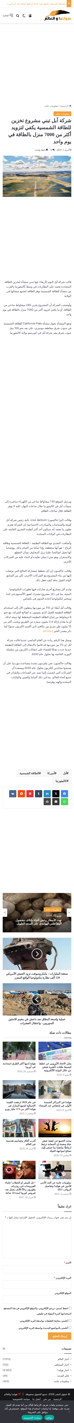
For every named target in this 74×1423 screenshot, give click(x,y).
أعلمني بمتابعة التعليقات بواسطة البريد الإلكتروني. (43, 1320)
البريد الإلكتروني (62, 1277)
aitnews (48, 631)
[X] (55, 793)
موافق (49, 1417)
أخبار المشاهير (61, 1364)
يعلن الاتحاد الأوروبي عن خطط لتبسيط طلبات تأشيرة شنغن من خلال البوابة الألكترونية (55, 1067)
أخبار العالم (63, 1359)
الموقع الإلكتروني (63, 1293)
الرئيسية (64, 105)
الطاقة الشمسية (29, 773)
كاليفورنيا (61, 781)
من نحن (47, 1399)
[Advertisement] (37, 63)
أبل (65, 773)
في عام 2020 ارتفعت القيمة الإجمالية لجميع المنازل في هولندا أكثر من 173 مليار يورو (20, 1105)
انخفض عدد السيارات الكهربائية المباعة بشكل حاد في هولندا (38, 922)
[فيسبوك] (64, 793)
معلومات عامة (51, 105)
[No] (69, 1412)
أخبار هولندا (63, 1370)
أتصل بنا (37, 1399)
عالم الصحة (63, 1375)
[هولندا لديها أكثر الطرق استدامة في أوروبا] (19, 1051)
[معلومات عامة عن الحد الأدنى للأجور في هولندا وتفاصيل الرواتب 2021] (54, 1170)
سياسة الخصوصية (21, 1399)
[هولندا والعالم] (57, 15)
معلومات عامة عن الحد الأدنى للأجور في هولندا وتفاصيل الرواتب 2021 (55, 1186)
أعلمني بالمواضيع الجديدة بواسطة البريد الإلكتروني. (43, 1327)
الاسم (67, 1262)
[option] (37, 912)
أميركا (51, 773)
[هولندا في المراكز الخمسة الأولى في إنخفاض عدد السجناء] (54, 1089)
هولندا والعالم (11, 1394)
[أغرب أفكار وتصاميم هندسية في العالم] (19, 1128)
